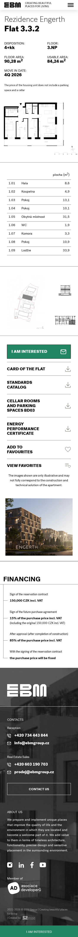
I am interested (39, 932)
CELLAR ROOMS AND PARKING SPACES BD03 (23, 406)
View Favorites (24, 466)
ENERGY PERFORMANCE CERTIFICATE (23, 429)
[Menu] (71, 5)
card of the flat (26, 369)
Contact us (39, 789)
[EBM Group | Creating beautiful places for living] (12, 5)
